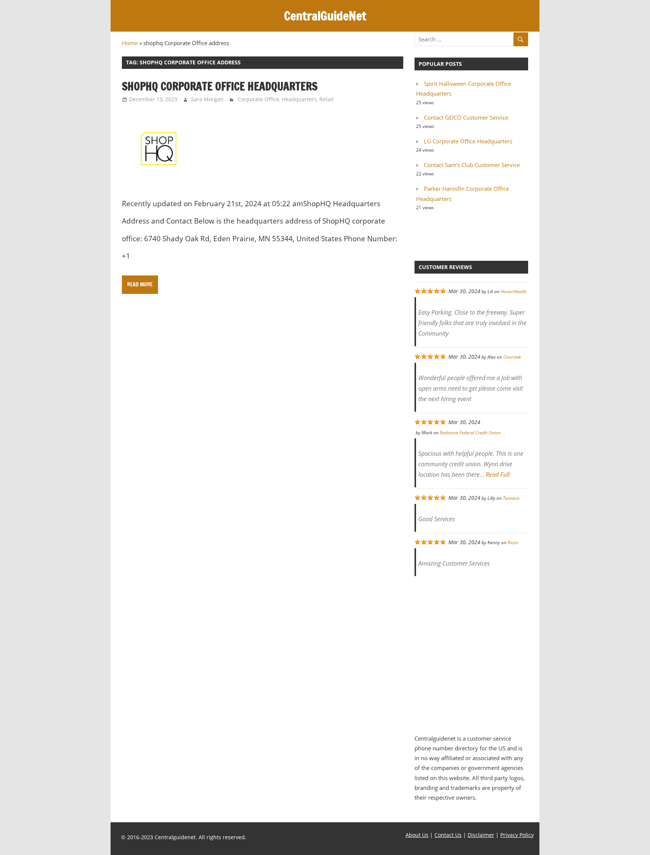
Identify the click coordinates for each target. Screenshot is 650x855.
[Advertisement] (471, 651)
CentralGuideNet (325, 15)
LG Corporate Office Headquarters (468, 141)
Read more (140, 284)
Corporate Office (258, 99)
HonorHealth (514, 291)
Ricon (512, 542)
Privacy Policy (517, 834)
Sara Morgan (207, 99)
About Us (416, 834)
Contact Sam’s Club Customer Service (472, 165)
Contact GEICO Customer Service (466, 117)
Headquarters (299, 99)
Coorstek (512, 357)
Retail (326, 99)
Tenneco (511, 498)
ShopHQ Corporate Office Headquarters (221, 86)
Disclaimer (481, 834)
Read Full (498, 474)
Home (130, 43)
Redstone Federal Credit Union (470, 432)
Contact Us (448, 834)
